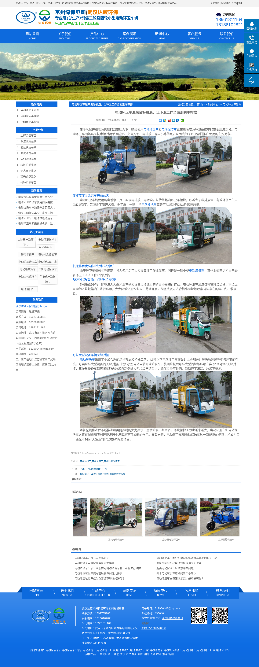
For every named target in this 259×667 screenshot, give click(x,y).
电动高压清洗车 (172, 650)
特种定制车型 (28, 182)
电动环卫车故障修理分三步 (93, 469)
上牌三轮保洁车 (210, 539)
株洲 (159, 654)
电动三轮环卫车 (38, 3)
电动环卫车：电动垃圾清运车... (36, 218)
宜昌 (128, 654)
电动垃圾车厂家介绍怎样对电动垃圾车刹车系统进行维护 (108, 568)
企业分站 (214, 3)
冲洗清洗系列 (28, 153)
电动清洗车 (156, 650)
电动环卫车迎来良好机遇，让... (36, 223)
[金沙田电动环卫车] (155, 517)
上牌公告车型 (28, 135)
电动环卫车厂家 (56, 3)
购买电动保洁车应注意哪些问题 (175, 568)
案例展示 (129, 36)
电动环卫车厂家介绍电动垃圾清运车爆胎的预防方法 (186, 557)
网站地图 (225, 3)
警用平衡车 (27, 254)
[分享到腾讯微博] (173, 120)
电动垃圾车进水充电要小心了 (92, 557)
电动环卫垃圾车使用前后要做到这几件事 (98, 573)
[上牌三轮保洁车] (210, 517)
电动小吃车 (45, 247)
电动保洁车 (97, 461)
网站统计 (146, 623)
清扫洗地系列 (28, 159)
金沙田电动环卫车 (155, 539)
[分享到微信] (182, 120)
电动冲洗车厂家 (139, 650)
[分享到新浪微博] (169, 120)
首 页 (200, 104)
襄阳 (134, 654)
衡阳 (171, 654)
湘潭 (165, 654)
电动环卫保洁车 (112, 461)
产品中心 (97, 36)
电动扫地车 (189, 650)
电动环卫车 (21, 3)
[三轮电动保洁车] (100, 517)
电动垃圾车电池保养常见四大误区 (94, 563)
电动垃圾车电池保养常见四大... (36, 207)
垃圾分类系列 (28, 165)
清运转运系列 (28, 147)
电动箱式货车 (28, 269)
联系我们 (226, 36)
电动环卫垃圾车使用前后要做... (36, 202)
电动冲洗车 (122, 650)
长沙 (152, 654)
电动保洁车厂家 (47, 261)
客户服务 (194, 36)
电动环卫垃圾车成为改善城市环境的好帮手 (100, 578)
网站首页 (32, 36)
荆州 (140, 654)
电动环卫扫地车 (47, 239)
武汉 (122, 654)
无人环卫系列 (28, 170)
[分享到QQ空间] (164, 120)
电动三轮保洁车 (27, 276)
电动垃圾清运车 (27, 261)
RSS (234, 3)
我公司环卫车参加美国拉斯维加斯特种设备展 (102, 474)
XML (240, 3)
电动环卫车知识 (29, 121)
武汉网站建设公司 (172, 618)
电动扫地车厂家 (206, 650)
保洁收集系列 (28, 141)
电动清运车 (89, 650)
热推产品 (90, 654)
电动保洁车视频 (29, 116)
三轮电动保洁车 (47, 269)
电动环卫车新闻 (29, 110)
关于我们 (64, 36)
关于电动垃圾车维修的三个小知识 (176, 573)
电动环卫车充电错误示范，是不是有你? (179, 578)
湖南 (146, 654)
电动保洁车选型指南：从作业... (36, 196)
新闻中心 (162, 36)
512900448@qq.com (41, 348)
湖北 (116, 654)
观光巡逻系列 (28, 176)
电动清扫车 (27, 289)
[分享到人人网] (178, 120)
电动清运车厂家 (106, 650)
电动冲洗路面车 (47, 254)
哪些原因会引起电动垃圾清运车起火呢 (179, 563)
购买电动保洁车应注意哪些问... (36, 212)
